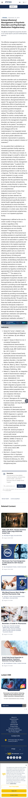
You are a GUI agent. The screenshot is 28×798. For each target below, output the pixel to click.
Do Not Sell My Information (14, 730)
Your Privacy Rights (14, 732)
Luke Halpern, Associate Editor (10, 598)
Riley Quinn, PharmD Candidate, (12, 626)
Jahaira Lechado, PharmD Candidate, (12, 630)
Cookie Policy (13, 783)
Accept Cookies (14, 795)
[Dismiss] (26, 323)
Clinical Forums (14, 719)
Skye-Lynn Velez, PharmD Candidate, (12, 629)
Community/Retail (15, 498)
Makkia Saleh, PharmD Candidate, (11, 627)
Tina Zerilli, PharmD (8, 632)
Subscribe (20, 486)
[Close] (26, 765)
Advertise (14, 721)
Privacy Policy (14, 726)
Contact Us (14, 723)
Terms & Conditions (14, 728)
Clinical (12, 6)
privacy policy (8, 490)
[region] (14, 780)
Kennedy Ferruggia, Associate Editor (13, 535)
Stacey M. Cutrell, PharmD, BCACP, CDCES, (14, 596)
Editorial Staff (14, 724)
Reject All (14, 791)
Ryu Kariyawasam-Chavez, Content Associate (15, 567)
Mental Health (5, 498)
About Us (14, 717)
